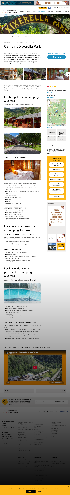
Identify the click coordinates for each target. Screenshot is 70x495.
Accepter (31, 491)
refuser (39, 491)
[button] (68, 487)
